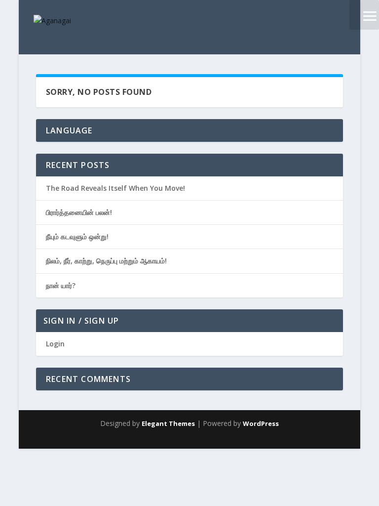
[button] (364, 15)
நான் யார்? (61, 285)
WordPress (261, 423)
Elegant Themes (168, 423)
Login (55, 343)
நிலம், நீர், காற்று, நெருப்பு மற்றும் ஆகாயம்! (106, 260)
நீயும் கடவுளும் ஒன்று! (77, 236)
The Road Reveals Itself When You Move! (115, 188)
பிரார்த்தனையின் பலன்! (79, 212)
